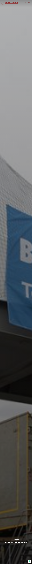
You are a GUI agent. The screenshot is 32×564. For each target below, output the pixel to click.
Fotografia (16, 539)
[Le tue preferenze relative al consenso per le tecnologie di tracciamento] (29, 561)
